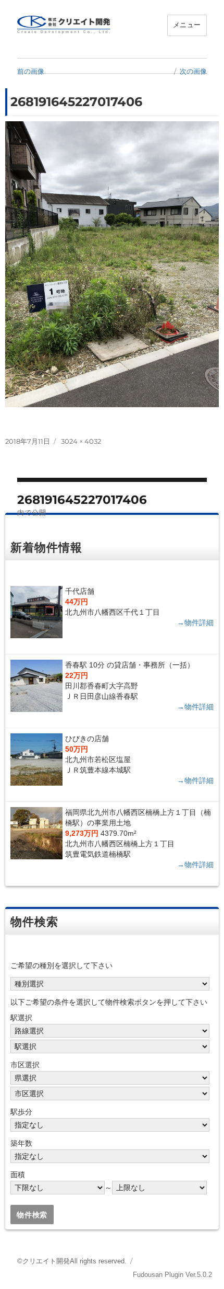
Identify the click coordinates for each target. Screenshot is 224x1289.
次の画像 (193, 71)
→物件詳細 (195, 622)
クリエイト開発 (46, 1261)
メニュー (187, 25)
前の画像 (30, 71)
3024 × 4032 (81, 441)
